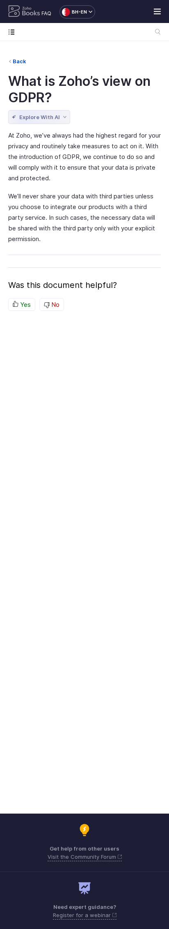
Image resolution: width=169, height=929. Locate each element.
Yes (24, 304)
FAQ (46, 13)
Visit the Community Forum (83, 856)
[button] (73, 11)
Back (19, 61)
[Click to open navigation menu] (13, 32)
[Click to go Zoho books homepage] (24, 11)
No (54, 304)
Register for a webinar (82, 915)
